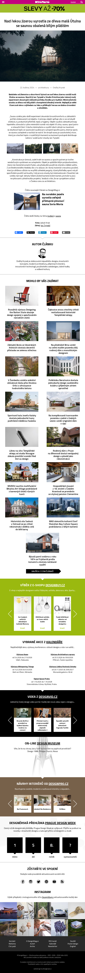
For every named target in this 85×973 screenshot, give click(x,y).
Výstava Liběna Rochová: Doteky (62, 666)
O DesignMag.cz (32, 941)
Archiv (32, 946)
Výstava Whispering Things (22, 666)
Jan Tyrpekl (45, 225)
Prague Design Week (60, 822)
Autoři (32, 943)
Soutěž (73, 941)
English (73, 946)
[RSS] (62, 882)
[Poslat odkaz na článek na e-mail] (66, 232)
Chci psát (12, 946)
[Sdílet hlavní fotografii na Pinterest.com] (54, 232)
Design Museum (48, 743)
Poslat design (73, 943)
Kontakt (12, 941)
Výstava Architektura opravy (63, 654)
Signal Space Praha (42, 679)
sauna (58, 215)
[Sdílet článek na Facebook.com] (19, 232)
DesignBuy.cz (55, 585)
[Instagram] (31, 882)
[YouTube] (54, 882)
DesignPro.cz (58, 783)
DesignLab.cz (47, 969)
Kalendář (52, 943)
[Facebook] (23, 882)
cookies (62, 962)
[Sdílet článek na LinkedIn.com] (42, 232)
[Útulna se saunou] (42, 56)
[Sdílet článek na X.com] (31, 232)
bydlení (51, 215)
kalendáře (54, 642)
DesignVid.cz (48, 696)
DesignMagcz (48, 897)
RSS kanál (53, 941)
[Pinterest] (46, 882)
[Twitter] (38, 882)
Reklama (12, 943)
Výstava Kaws (22, 654)
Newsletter (52, 946)
